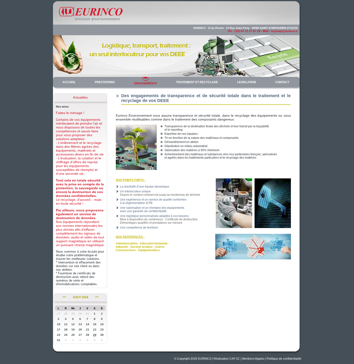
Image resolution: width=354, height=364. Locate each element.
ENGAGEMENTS (145, 83)
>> (96, 297)
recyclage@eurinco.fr (284, 31)
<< (64, 297)
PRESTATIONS (105, 82)
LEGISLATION (246, 82)
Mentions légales (253, 358)
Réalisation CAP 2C (227, 358)
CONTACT (282, 82)
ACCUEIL (69, 82)
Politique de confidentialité (284, 358)
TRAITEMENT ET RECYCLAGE (197, 82)
